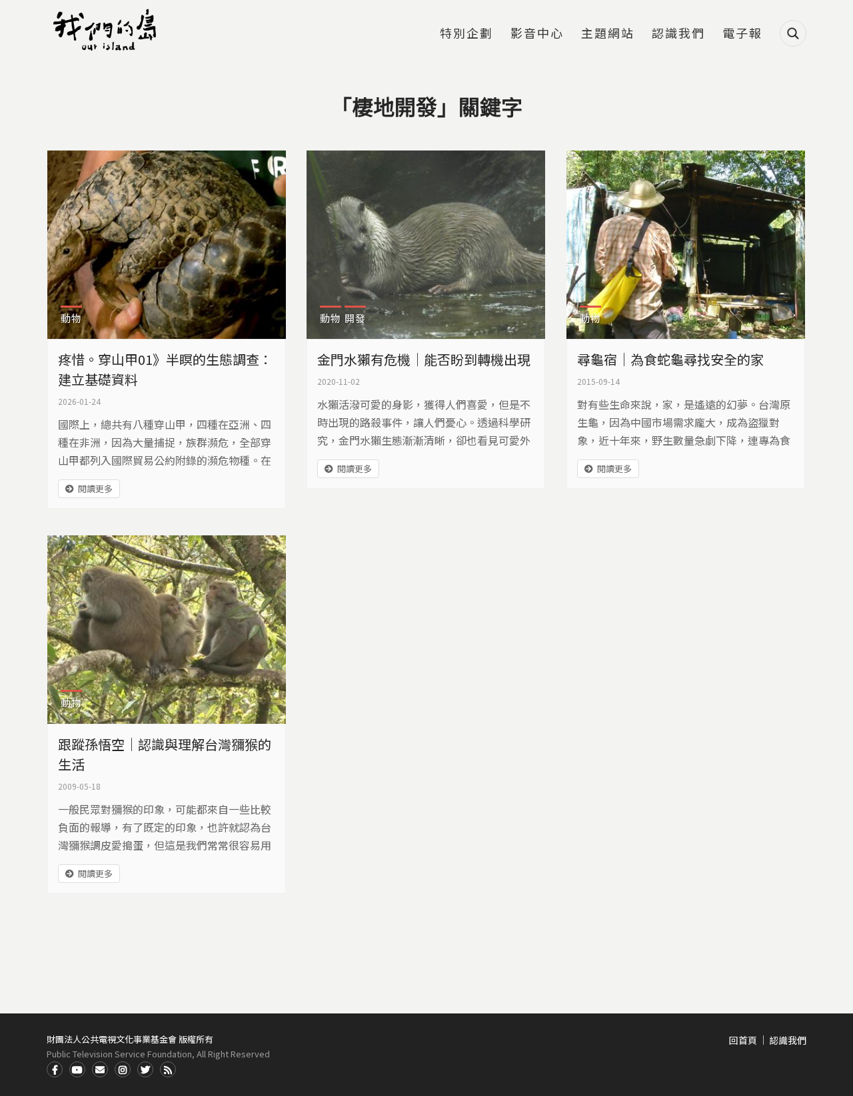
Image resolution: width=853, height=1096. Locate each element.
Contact (100, 1069)
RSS (168, 1069)
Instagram (123, 1069)
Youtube (77, 1069)
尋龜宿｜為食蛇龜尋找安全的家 (670, 359)
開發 (355, 318)
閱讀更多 (95, 488)
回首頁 (743, 1040)
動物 (71, 318)
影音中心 (537, 34)
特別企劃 (466, 34)
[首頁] (107, 30)
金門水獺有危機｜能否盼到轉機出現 (423, 359)
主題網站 (607, 34)
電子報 (742, 34)
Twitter (145, 1069)
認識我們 (678, 34)
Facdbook (55, 1069)
